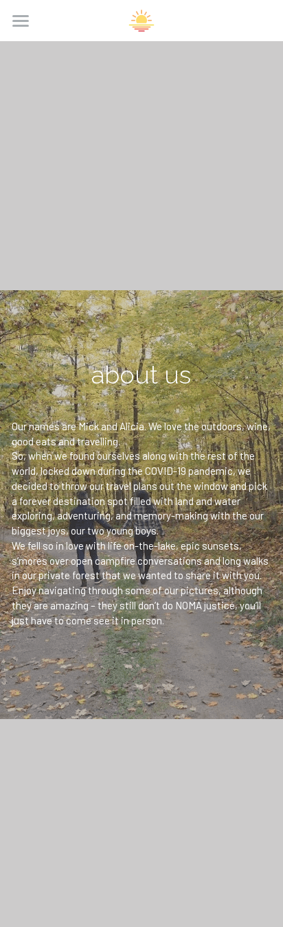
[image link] (141, 19)
